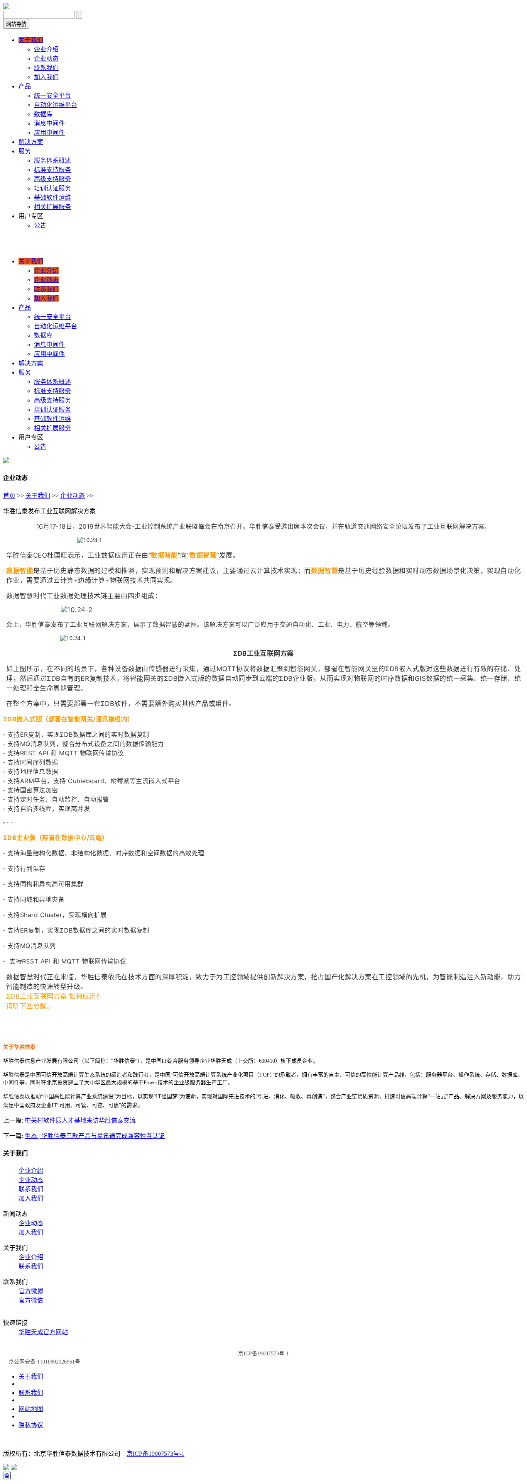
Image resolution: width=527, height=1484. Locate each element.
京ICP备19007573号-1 (155, 1453)
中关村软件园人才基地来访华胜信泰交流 (80, 1120)
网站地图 (31, 1409)
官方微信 (31, 1300)
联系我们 (31, 1189)
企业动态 (72, 495)
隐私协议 (31, 1425)
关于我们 (37, 495)
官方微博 (31, 1291)
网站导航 (16, 24)
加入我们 (31, 1198)
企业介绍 (31, 1170)
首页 (9, 495)
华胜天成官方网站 (43, 1332)
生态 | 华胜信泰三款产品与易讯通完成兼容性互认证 (95, 1136)
